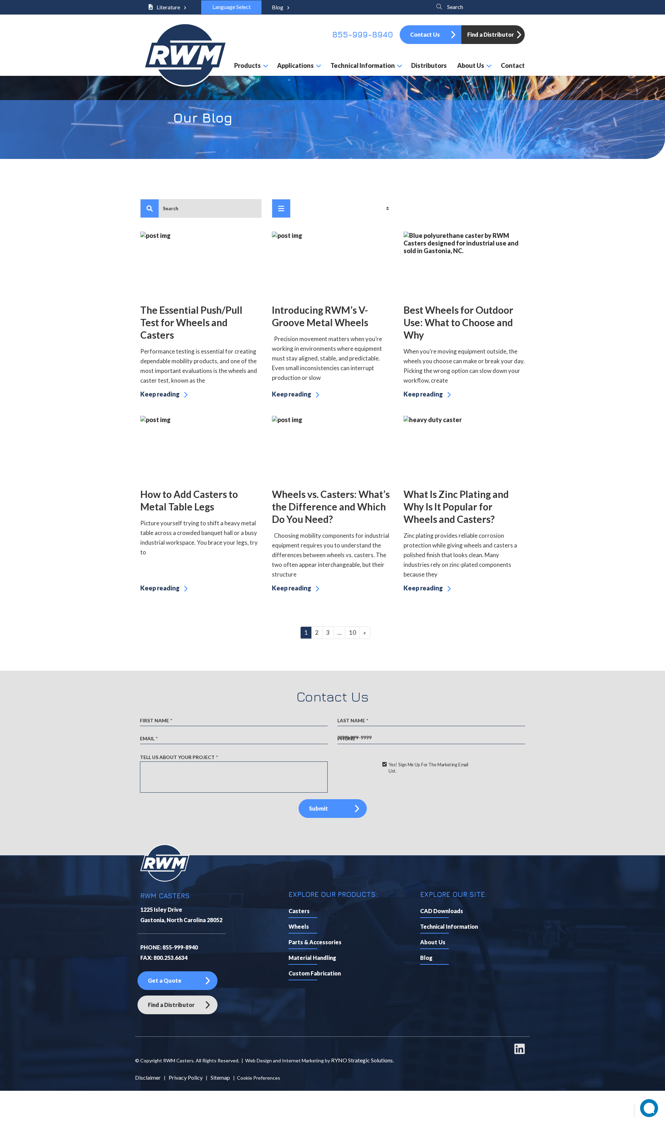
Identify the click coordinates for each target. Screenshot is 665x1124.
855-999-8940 (362, 34)
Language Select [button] (231, 6)
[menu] (281, 208)
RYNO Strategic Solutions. (362, 1060)
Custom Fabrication (315, 973)
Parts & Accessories (315, 942)
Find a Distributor (490, 34)
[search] (149, 208)
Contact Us (425, 34)
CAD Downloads (441, 911)
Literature (168, 7)
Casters (299, 911)
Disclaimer (148, 1077)
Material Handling (312, 957)
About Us (432, 942)
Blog (278, 7)
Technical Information (449, 926)
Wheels (299, 926)
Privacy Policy (186, 1077)
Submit (318, 808)
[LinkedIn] (519, 1052)
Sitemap (220, 1077)
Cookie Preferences (258, 1078)
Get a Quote (164, 980)
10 (352, 632)
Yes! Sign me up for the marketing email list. (428, 768)
